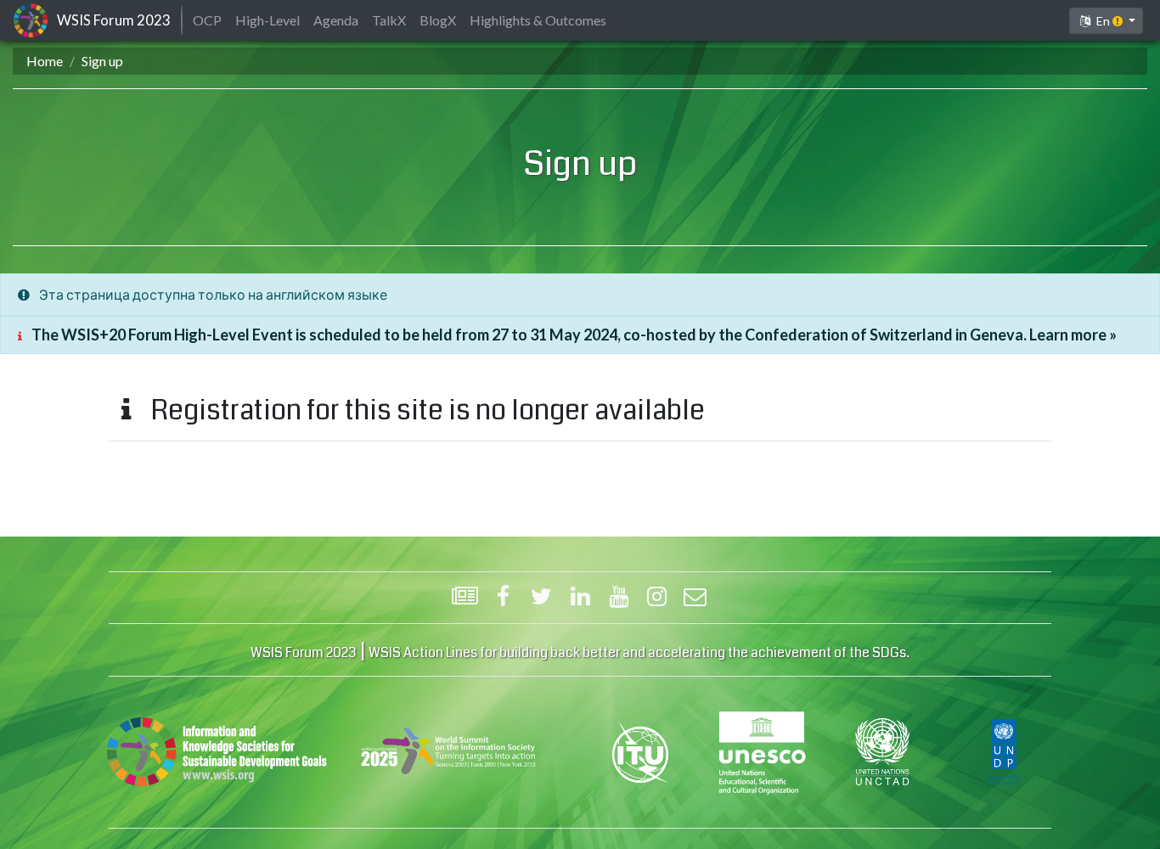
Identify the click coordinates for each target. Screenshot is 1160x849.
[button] (1106, 21)
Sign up (102, 61)
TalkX (389, 20)
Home (44, 61)
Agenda (335, 20)
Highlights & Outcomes (538, 20)
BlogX (438, 20)
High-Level (267, 20)
